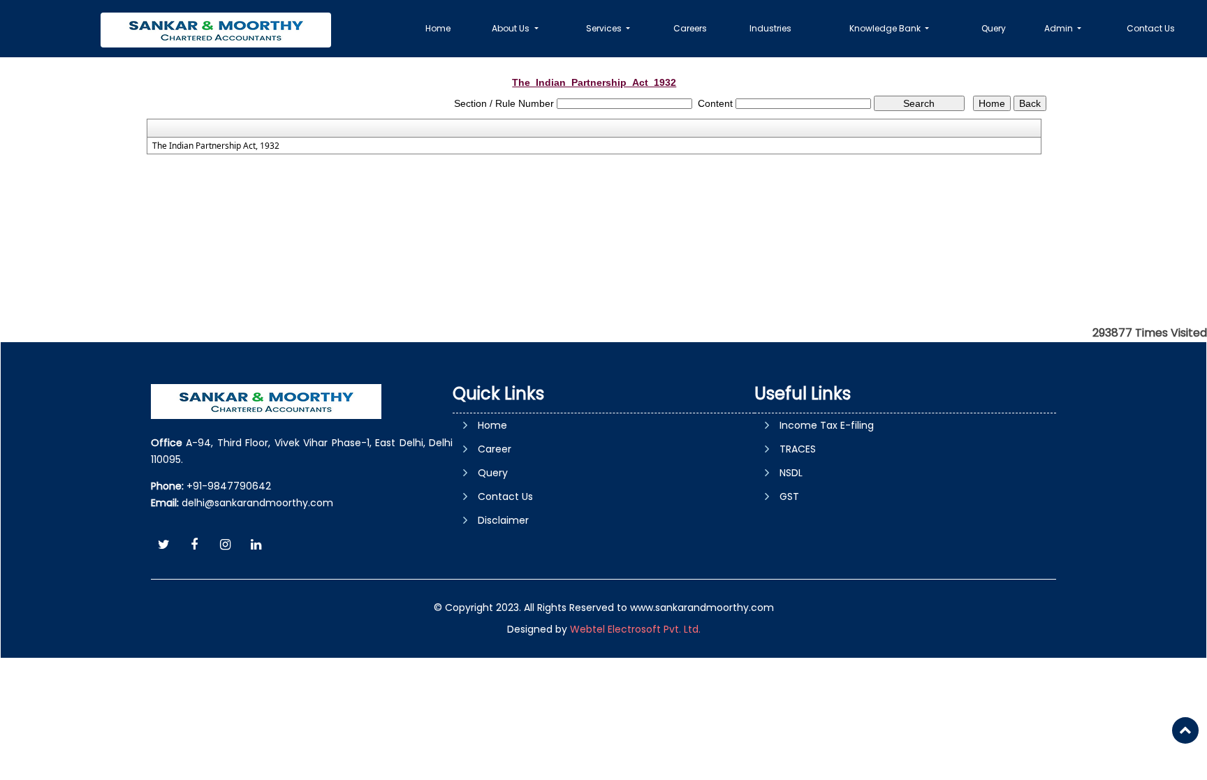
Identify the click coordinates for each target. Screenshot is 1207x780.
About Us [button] (512, 28)
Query (993, 28)
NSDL (791, 473)
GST (789, 496)
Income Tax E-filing (827, 425)
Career (494, 449)
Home (438, 28)
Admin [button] (1059, 28)
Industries (770, 28)
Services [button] (605, 28)
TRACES (798, 449)
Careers (690, 28)
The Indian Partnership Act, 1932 (215, 146)
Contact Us (1151, 28)
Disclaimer (503, 520)
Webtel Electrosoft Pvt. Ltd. (635, 629)
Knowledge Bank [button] (886, 28)
